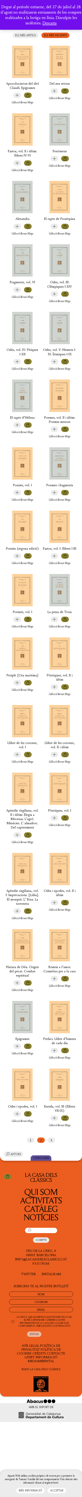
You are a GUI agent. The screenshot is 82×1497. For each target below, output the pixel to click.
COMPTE (41, 1240)
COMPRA (28, 95)
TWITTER (28, 1274)
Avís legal (30, 1345)
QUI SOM (41, 1191)
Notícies (41, 1217)
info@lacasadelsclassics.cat (41, 1259)
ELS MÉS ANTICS (25, 35)
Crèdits (39, 1353)
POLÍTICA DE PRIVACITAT (57, 1325)
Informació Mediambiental (42, 1359)
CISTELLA (7, 1176)
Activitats (41, 1200)
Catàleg (41, 1208)
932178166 (41, 1263)
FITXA (17, 95)
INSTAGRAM (51, 1274)
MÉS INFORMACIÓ (30, 1490)
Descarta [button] (50, 23)
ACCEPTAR (57, 1490)
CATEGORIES (41, 1158)
